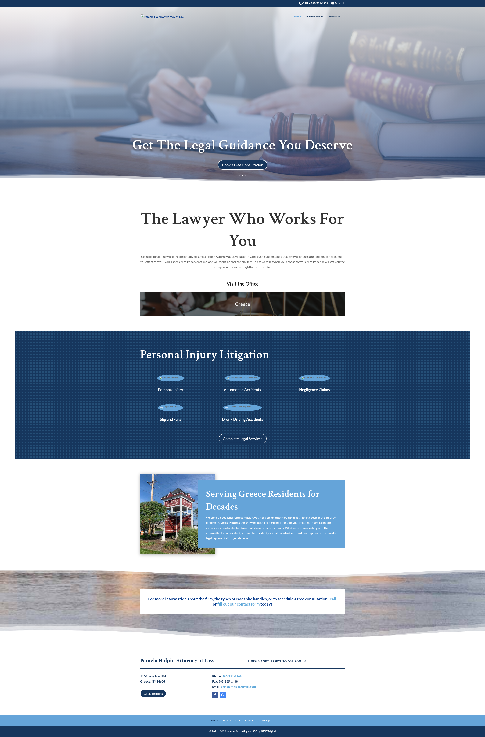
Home (297, 16)
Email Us (339, 3)
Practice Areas (314, 16)
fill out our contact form (238, 604)
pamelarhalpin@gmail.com (238, 686)
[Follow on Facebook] (215, 695)
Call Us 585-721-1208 (315, 3)
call (333, 598)
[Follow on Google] (223, 695)
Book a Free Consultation (242, 165)
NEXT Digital (268, 731)
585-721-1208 (232, 676)
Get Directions (153, 693)
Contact (332, 16)
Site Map (264, 720)
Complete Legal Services (242, 438)
